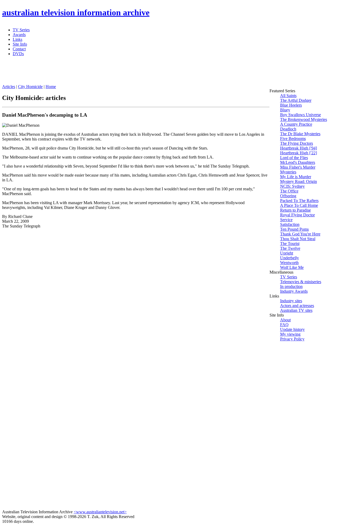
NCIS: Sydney (292, 186)
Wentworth (289, 262)
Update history (292, 329)
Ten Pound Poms (294, 229)
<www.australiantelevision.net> (100, 512)
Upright (286, 253)
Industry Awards (294, 291)
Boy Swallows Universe (300, 114)
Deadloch (288, 129)
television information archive (75, 12)
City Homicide (30, 86)
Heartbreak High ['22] (298, 153)
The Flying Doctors (296, 143)
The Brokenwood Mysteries (303, 119)
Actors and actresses (297, 305)
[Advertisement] (130, 72)
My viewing (290, 334)
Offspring (288, 196)
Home (51, 86)
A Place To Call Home (299, 205)
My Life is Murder (295, 176)
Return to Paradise (295, 210)
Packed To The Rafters (299, 200)
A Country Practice (296, 124)
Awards (19, 34)
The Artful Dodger (295, 100)
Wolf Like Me (292, 267)
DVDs (18, 53)
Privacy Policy (292, 339)
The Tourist (289, 243)
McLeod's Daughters (297, 162)
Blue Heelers (291, 105)
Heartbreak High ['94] (298, 148)
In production (291, 286)
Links (17, 39)
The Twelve (290, 248)
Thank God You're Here (300, 234)
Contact (19, 49)
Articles (8, 86)
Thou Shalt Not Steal (297, 238)
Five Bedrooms (293, 138)
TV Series (21, 30)
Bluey (285, 110)
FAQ (284, 324)
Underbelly (289, 258)
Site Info (20, 44)
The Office (289, 191)
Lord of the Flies (294, 157)
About (285, 320)
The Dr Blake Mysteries (300, 134)
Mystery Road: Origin (298, 181)
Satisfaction (289, 224)
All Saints (288, 95)
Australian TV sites (296, 310)
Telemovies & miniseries (300, 281)
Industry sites (291, 301)
